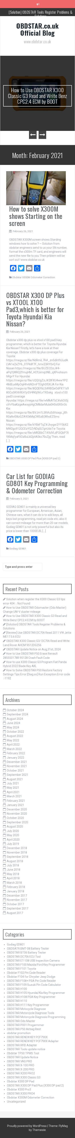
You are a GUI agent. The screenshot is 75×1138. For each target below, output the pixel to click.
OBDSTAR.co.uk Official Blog (37, 29)
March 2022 (14, 749)
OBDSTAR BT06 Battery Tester (26, 952)
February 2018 (16, 887)
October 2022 (15, 731)
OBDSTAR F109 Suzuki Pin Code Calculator (34, 984)
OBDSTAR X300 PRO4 (21, 1093)
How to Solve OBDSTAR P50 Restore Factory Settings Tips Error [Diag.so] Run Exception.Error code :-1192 (36, 674)
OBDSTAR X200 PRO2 (21, 1073)
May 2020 (13, 835)
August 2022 (15, 736)
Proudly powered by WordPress (27, 1126)
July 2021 (13, 783)
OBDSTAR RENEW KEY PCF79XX (27, 1037)
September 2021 (17, 774)
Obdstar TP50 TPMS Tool (23, 1053)
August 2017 (15, 913)
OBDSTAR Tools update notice (26, 1049)
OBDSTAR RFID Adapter (22, 1045)
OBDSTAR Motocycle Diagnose (26, 1009)
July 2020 (13, 831)
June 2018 (13, 869)
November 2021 (17, 766)
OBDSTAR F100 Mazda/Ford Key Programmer (36, 964)
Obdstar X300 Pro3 (19, 1089)
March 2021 (14, 796)
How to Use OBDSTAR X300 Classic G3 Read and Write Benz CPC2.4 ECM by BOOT (37, 95)
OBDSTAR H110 (17, 1000)
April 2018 (13, 878)
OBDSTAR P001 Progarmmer (25, 1025)
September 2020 (17, 822)
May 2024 (13, 727)
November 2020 (17, 813)
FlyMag (63, 1126)
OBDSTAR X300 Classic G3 (23, 1077)
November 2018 (17, 852)
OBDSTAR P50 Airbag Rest (24, 1029)
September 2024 (17, 714)
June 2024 (13, 723)
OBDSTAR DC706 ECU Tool (24, 956)
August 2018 (15, 861)
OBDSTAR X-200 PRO (20, 1069)
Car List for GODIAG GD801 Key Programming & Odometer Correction (37, 483)
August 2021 (15, 779)
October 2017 (15, 904)
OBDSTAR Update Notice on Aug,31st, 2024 (33, 649)
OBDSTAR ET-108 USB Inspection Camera (33, 960)
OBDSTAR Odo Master (21, 1021)
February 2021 (16, 800)
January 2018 (15, 891)
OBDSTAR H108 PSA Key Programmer (31, 996)
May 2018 (13, 874)
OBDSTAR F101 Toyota (21, 968)
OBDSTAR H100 (17, 988)
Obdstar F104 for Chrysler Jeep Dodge (31, 976)
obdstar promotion (19, 1033)
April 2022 (13, 744)
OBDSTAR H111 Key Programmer (28, 1005)
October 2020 (15, 817)
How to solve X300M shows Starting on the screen (35, 216)
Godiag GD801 (17, 548)
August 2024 (15, 718)
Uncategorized (16, 1101)
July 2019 (13, 843)
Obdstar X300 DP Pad (20, 1081)
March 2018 (14, 882)
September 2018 (17, 856)
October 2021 (15, 770)
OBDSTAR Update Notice (22, 1057)
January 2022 (15, 757)
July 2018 (13, 865)
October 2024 (15, 710)
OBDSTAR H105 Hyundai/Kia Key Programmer (36, 992)
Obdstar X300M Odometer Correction (33, 277)
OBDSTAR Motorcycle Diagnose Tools (30, 1013)
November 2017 (17, 899)
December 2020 (17, 809)
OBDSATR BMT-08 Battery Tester (28, 948)
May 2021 (13, 787)
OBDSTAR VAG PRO (19, 1061)
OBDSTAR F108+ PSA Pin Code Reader (31, 980)
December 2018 (17, 848)
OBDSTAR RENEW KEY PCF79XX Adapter (33, 1041)
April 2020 (13, 839)
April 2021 (13, 792)
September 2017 (17, 908)
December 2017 (17, 895)
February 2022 (16, 753)
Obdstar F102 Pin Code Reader (26, 972)
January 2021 (15, 805)
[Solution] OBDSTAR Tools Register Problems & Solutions (40, 14)
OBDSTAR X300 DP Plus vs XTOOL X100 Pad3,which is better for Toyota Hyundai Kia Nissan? (35, 309)
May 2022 (13, 740)
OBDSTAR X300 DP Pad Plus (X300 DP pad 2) (34, 458)
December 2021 (17, 761)
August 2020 (15, 826)
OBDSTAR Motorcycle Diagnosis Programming (36, 1017)
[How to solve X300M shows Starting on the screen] (36, 187)
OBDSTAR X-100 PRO (20, 1065)
